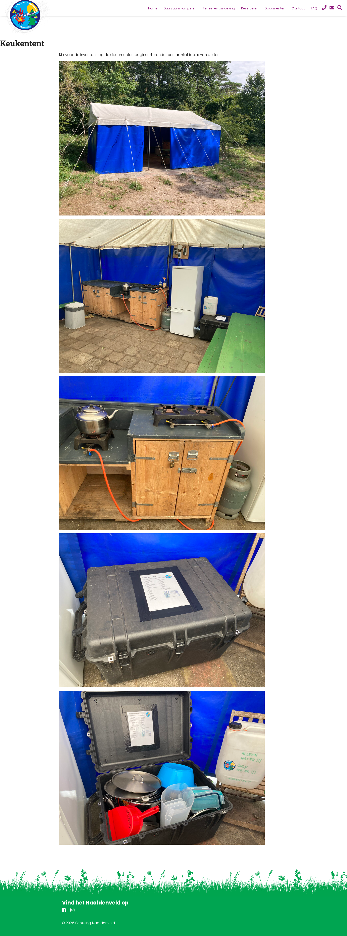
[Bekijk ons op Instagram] (72, 910)
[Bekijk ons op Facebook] (64, 910)
